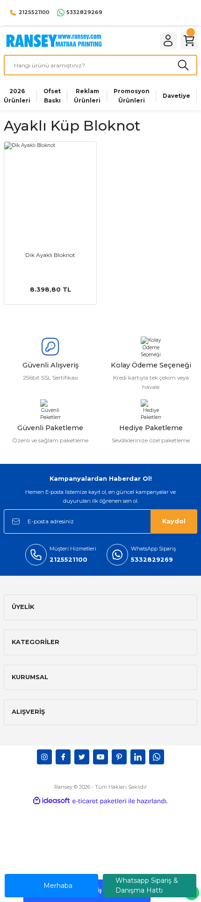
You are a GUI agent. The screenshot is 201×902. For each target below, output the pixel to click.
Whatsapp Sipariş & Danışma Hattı (146, 885)
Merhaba (57, 885)
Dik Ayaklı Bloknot (50, 254)
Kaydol (174, 521)
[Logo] (54, 40)
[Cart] (188, 40)
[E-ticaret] (99, 801)
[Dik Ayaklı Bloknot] (50, 188)
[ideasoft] (51, 801)
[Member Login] (168, 40)
